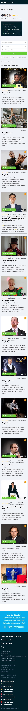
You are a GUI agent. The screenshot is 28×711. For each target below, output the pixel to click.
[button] (14, 42)
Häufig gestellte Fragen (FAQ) (11, 636)
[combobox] (15, 49)
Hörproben (5, 57)
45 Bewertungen (17, 18)
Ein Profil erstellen (14, 627)
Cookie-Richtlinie (6, 651)
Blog (2, 647)
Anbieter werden (7, 640)
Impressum (4, 654)
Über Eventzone (6, 643)
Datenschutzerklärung (8, 660)
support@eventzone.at (8, 675)
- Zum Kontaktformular (8, 677)
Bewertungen (22, 57)
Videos (13, 57)
